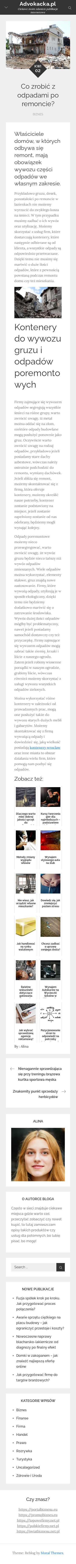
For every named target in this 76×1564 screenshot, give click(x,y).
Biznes (38, 114)
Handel (22, 1435)
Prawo (21, 1443)
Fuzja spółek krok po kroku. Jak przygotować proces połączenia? (38, 1303)
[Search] (60, 1267)
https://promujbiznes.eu (38, 1515)
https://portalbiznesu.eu (38, 1509)
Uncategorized (28, 1467)
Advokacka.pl (38, 4)
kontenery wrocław (45, 747)
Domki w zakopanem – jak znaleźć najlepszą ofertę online (37, 1361)
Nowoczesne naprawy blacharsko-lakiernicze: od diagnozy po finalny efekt (37, 1341)
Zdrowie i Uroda (29, 1476)
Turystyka (24, 1459)
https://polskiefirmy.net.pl (38, 1526)
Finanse (22, 1418)
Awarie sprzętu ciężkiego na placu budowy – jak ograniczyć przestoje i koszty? (40, 1322)
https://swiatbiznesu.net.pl (38, 1531)
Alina (24, 1046)
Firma (20, 1426)
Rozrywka (24, 1451)
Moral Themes (52, 1553)
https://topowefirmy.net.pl (38, 1520)
